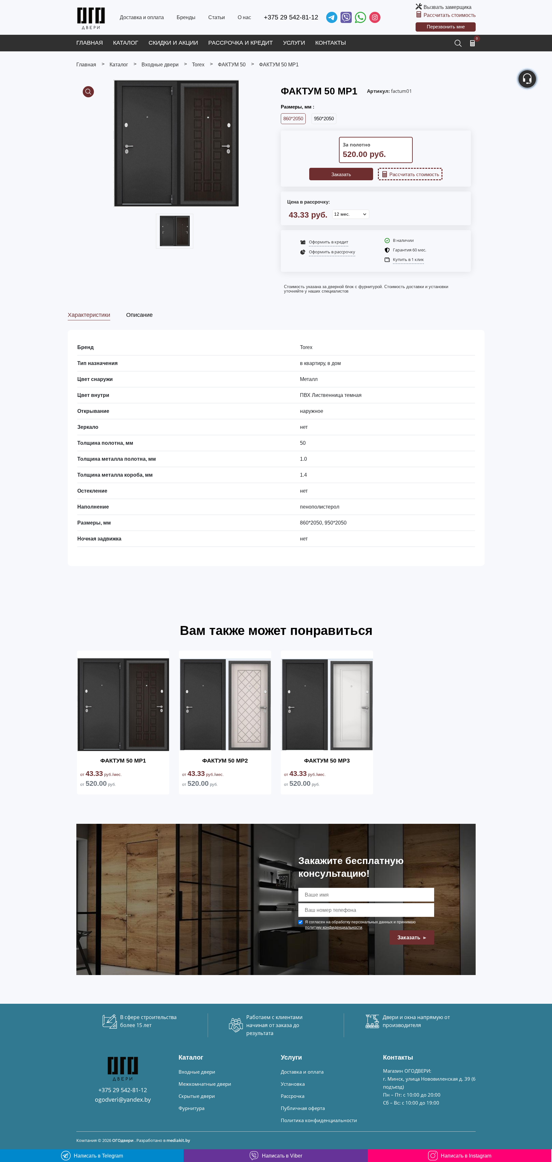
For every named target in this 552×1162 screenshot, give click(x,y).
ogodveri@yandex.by (123, 1099)
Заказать (341, 174)
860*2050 (293, 118)
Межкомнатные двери (205, 1084)
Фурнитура (191, 1108)
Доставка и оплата (142, 17)
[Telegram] (331, 17)
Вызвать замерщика (447, 7)
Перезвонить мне (446, 26)
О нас (244, 17)
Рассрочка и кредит (240, 43)
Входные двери (197, 1072)
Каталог (125, 43)
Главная (89, 43)
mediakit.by (178, 1140)
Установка (293, 1084)
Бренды (186, 17)
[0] (472, 43)
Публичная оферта (303, 1108)
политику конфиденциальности (333, 927)
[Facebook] (360, 17)
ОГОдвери (123, 1140)
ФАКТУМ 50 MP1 (123, 760)
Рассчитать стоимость (450, 15)
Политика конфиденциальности (319, 1120)
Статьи (216, 17)
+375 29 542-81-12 (291, 17)
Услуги (294, 43)
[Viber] (346, 17)
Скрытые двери (197, 1096)
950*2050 (324, 118)
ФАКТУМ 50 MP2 (225, 760)
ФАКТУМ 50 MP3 (327, 760)
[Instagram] (374, 17)
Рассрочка (292, 1096)
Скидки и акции (173, 43)
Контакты (330, 43)
